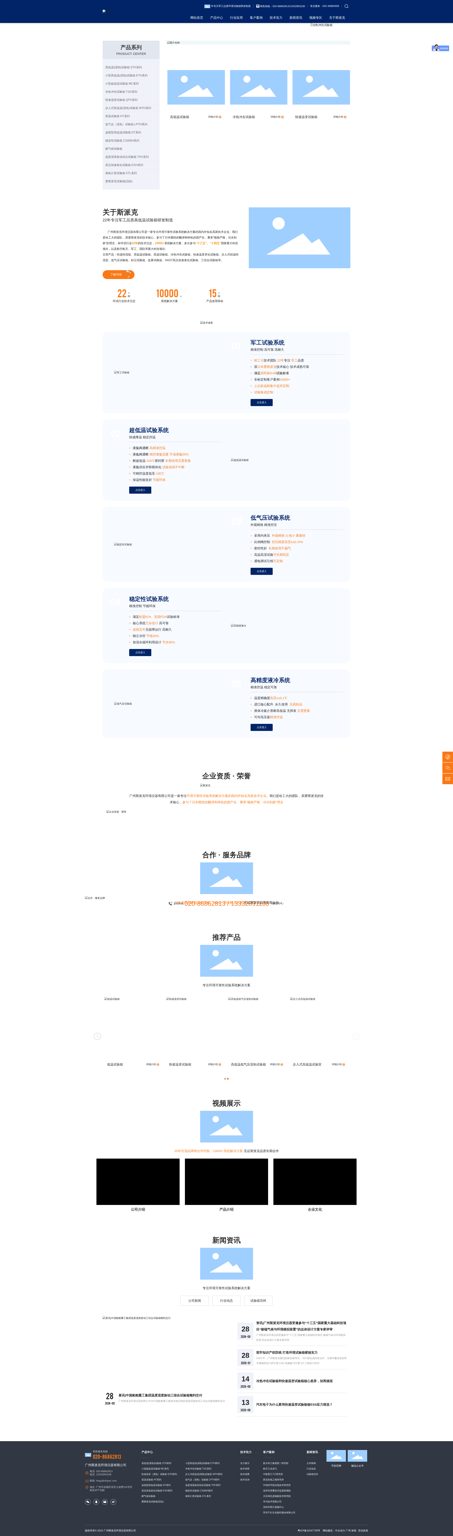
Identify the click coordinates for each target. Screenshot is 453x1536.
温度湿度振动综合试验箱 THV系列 (202, 1485)
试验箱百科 (258, 1300)
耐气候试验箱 (148, 1496)
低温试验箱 (239, 1064)
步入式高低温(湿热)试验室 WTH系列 (203, 1474)
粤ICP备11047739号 (309, 1530)
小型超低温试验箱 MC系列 (155, 1468)
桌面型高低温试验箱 (121, 1064)
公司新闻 (194, 1300)
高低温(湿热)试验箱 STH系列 (156, 1463)
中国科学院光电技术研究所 (277, 1485)
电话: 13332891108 (100, 1474)
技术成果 (245, 1474)
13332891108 (297, 6)
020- (275, 6)
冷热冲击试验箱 (244, 117)
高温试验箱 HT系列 (151, 1479)
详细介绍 (213, 116)
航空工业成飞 (270, 1468)
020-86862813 (107, 1456)
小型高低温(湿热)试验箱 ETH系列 (202, 1463)
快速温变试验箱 (306, 117)
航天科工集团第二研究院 (275, 1463)
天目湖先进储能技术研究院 (277, 1496)
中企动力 (340, 1530)
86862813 (283, 6)
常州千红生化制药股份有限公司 (279, 1512)
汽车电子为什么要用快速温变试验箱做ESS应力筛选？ (294, 1404)
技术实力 (246, 1452)
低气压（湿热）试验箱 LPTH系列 (202, 1479)
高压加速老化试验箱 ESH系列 (157, 1490)
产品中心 (147, 1452)
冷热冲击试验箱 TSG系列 (198, 1468)
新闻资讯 (312, 1452)
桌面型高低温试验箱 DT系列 (156, 1485)
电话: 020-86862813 (101, 1471)
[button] (225, 1079)
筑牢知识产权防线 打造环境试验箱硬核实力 (287, 1352)
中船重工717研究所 (273, 1474)
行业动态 (226, 1300)
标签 (353, 1530)
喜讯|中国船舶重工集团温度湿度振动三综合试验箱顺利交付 (160, 1395)
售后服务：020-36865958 (324, 6)
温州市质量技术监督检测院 (277, 1490)
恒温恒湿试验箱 (180, 1064)
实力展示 (245, 1463)
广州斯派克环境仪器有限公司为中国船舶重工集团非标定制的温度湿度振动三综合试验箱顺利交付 (172, 1401)
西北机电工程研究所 (273, 1479)
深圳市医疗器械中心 (273, 1507)
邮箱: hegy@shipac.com (103, 1480)
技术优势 (245, 1468)
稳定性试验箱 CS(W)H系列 (199, 1490)
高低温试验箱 (179, 117)
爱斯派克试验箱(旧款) (153, 1501)
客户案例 (268, 1452)
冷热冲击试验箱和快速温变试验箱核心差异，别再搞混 (294, 1381)
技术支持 (245, 1479)
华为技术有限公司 (272, 1501)
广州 (348, 1530)
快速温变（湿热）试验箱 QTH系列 (159, 1474)
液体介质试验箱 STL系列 (198, 1496)
